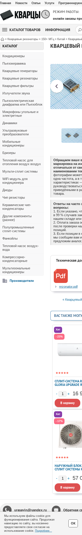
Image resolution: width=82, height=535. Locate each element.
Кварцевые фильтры (18, 86)
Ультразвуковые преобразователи (15, 132)
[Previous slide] (56, 86)
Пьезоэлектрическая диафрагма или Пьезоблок (22, 102)
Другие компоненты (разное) (17, 218)
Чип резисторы (13, 197)
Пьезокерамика (14, 63)
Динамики (9, 123)
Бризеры (9, 153)
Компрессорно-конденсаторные (14, 259)
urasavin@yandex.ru (30, 510)
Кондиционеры (13, 56)
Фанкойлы (10, 238)
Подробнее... (43, 530)
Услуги (49, 3)
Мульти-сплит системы (20, 171)
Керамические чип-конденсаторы (16, 206)
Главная (5, 3)
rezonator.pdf (68, 286)
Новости (21, 3)
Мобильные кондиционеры (13, 143)
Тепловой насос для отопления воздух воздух (21, 162)
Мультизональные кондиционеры (16, 270)
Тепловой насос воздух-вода (20, 247)
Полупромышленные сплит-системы (18, 229)
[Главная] (2, 39)
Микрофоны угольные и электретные (20, 113)
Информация (57, 29)
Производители (22, 280)
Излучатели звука (16, 93)
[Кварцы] (20, 15)
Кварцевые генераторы (19, 71)
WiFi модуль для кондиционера (15, 180)
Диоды (7, 190)
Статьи (35, 3)
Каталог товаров (24, 29)
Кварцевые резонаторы (20, 78)
